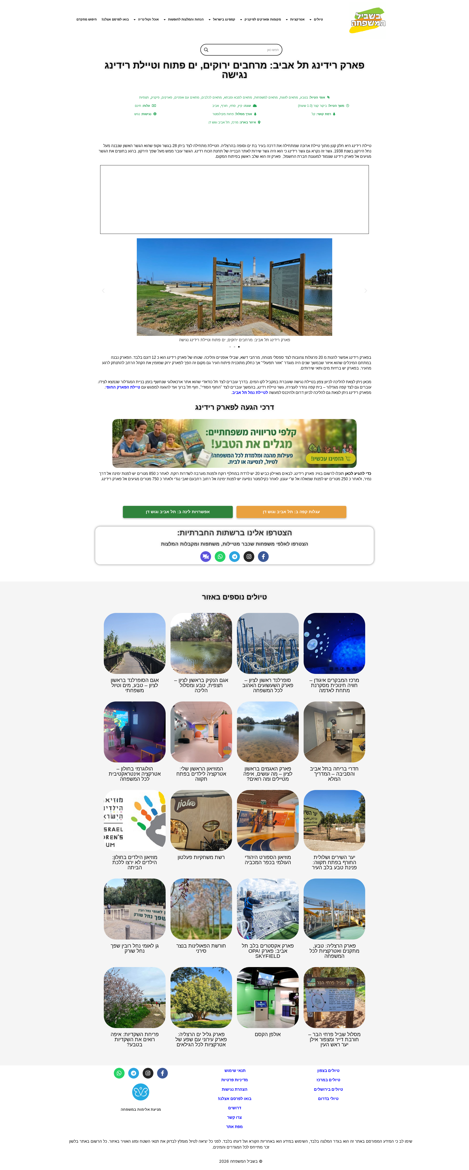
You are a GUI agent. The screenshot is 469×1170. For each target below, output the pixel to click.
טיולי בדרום (328, 1099)
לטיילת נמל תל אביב (250, 392)
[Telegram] (234, 556)
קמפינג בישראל (224, 19)
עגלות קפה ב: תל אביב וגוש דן (291, 512)
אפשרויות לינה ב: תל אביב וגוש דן (178, 512)
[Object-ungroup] (205, 556)
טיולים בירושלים (328, 1089)
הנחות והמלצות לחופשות (186, 19)
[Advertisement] (234, 199)
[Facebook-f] (263, 556)
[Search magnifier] (206, 49)
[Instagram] (249, 556)
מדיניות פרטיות (234, 1080)
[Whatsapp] (220, 556)
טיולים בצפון (328, 1071)
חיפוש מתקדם (86, 19)
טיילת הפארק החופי (123, 387)
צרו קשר (234, 1117)
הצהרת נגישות (234, 1089)
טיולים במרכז (328, 1080)
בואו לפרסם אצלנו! (115, 19)
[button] (103, 291)
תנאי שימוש (234, 1071)
